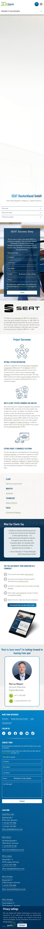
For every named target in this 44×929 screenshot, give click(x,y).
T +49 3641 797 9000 (9, 823)
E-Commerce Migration (13, 512)
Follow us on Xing (9, 733)
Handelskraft (6, 723)
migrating (15, 461)
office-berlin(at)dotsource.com (13, 850)
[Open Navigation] (41, 4)
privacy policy (7, 921)
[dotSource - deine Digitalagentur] (7, 4)
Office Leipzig (7, 856)
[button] (37, 4)
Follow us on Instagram (21, 733)
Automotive (9, 493)
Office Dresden (7, 877)
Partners (5, 719)
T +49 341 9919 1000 (9, 865)
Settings (9, 925)
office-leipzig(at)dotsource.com (13, 869)
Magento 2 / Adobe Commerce (19, 422)
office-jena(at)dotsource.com (12, 829)
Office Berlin (6, 837)
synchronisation (26, 377)
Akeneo (27, 368)
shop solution (8, 418)
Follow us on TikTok (32, 733)
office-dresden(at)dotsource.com (14, 889)
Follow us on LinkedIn (3, 733)
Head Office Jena (8, 814)
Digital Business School (19, 719)
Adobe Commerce (11, 503)
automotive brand (14, 427)
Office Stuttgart (7, 900)
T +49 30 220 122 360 (9, 846)
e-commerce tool (22, 581)
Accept (22, 925)
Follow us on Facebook (15, 733)
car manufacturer (17, 318)
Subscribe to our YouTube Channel (27, 733)
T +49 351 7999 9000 (9, 885)
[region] (22, 11)
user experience (21, 593)
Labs (32, 719)
